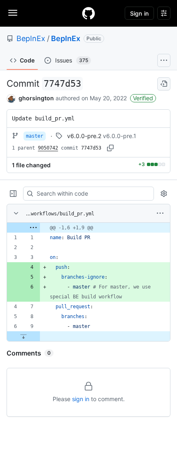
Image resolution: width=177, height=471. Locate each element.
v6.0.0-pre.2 (84, 135)
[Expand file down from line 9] (23, 336)
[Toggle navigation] (13, 13)
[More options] (160, 213)
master (34, 136)
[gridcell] (88, 228)
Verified (143, 98)
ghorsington (36, 98)
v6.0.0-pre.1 (119, 135)
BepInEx (30, 38)
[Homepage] (88, 13)
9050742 (48, 148)
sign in (80, 398)
